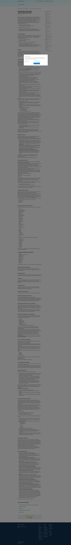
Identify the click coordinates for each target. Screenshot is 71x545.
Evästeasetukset (27, 61)
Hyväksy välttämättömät (37, 61)
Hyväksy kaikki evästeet (36, 63)
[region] (36, 60)
